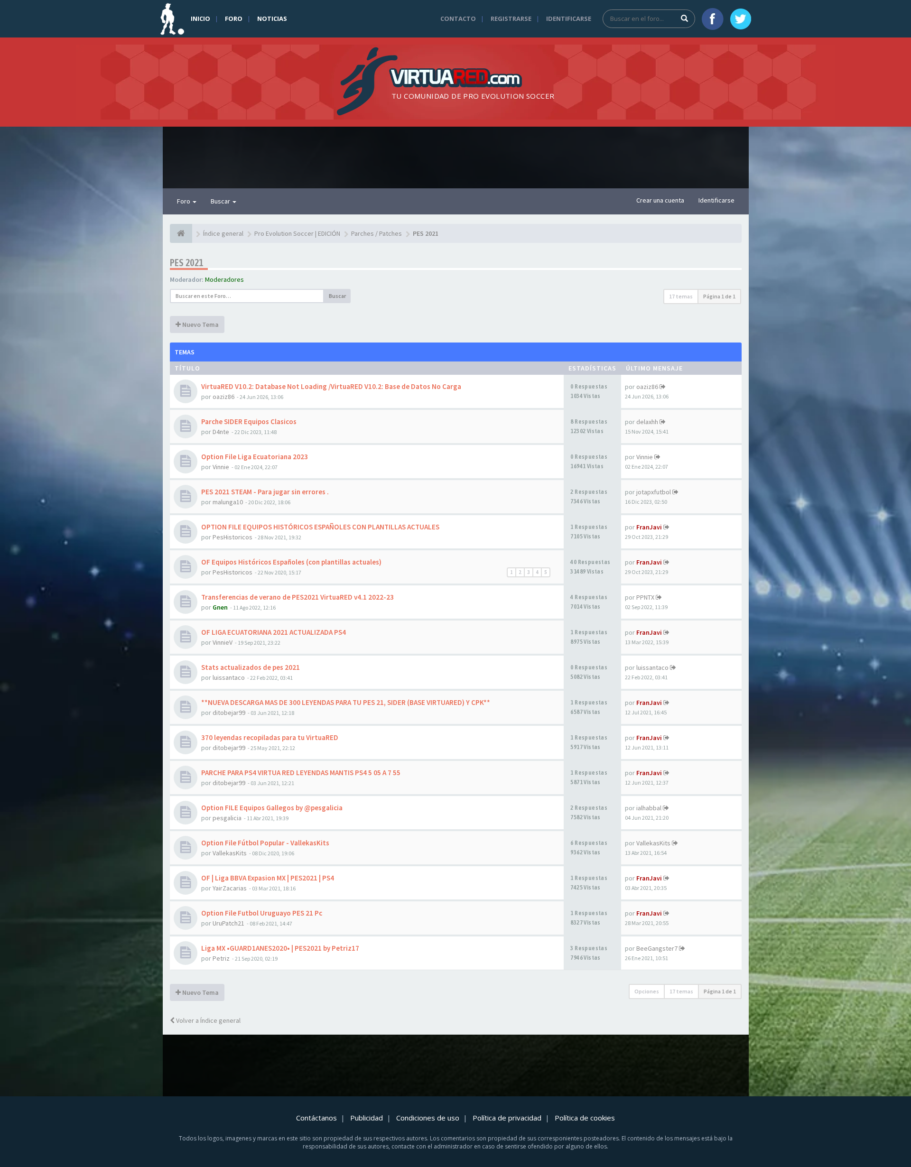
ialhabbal (648, 808)
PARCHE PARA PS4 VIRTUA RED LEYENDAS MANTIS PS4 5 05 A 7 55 (300, 772)
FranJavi (649, 527)
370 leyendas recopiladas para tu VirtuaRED (269, 737)
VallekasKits (230, 853)
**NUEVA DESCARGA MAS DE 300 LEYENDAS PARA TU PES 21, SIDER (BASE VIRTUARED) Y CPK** (345, 702)
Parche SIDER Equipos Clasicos (249, 421)
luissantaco (229, 677)
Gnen (220, 607)
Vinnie (221, 467)
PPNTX (645, 597)
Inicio (200, 18)
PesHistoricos (232, 537)
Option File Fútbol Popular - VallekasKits (265, 842)
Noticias (272, 18)
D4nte (221, 431)
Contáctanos (316, 1117)
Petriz (221, 958)
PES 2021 (187, 262)
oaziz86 (223, 396)
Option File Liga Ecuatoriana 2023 (254, 456)
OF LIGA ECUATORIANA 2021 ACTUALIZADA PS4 (273, 632)
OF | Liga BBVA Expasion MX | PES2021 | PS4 (267, 877)
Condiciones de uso (427, 1117)
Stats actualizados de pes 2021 (250, 667)
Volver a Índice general (208, 1020)
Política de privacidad (507, 1117)
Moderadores (224, 279)
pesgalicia (227, 818)
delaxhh (647, 421)
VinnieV (222, 642)
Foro (233, 18)
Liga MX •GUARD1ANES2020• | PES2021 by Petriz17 (280, 948)
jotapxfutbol (653, 492)
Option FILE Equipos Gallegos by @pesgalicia (272, 807)
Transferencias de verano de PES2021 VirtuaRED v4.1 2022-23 (297, 597)
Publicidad (366, 1117)
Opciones (646, 991)
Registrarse (511, 18)
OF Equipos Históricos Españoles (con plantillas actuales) (291, 561)
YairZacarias (230, 888)
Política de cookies (585, 1117)
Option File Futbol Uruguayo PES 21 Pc (261, 912)
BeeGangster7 (657, 948)
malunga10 (228, 502)
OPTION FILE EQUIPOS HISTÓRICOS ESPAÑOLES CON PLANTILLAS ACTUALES (320, 526)
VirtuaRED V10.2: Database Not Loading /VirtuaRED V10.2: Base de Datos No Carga (331, 386)
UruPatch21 (228, 923)
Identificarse (568, 18)
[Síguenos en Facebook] (713, 19)
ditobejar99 (229, 712)
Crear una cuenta (660, 200)
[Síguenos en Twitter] (740, 19)
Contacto (458, 18)
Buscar (221, 201)
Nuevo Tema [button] (200, 324)
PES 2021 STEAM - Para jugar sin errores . (265, 491)
